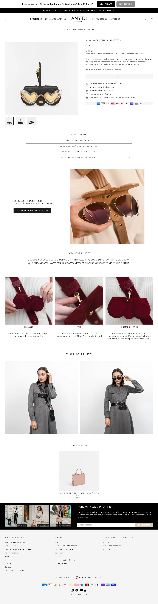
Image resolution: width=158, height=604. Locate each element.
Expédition (59, 553)
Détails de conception (79, 140)
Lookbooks (99, 19)
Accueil (67, 29)
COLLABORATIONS (55, 19)
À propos (115, 19)
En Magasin (9, 560)
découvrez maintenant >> (32, 211)
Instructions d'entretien (64, 549)
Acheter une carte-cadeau (66, 546)
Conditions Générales (112, 546)
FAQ (56, 542)
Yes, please (106, 4)
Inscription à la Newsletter (15, 570)
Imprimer (106, 549)
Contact (8, 567)
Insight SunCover (12, 553)
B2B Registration (61, 563)
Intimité (106, 542)
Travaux (8, 563)
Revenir (58, 556)
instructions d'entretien (79, 152)
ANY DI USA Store (82, 4)
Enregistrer (144, 525)
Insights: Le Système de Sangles (18, 549)
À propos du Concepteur (15, 542)
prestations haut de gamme (79, 157)
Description (79, 135)
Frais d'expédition (105, 54)
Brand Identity (10, 546)
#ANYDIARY (9, 556)
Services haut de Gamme (65, 560)
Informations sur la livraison (78, 146)
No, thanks (125, 4)
